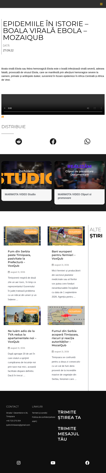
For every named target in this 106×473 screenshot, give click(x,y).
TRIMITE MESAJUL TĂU (68, 434)
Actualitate (31, 231)
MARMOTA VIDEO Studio (20, 194)
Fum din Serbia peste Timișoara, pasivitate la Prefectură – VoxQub (19, 258)
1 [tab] (51, 208)
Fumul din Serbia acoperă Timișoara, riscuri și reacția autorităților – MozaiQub (65, 338)
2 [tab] (54, 208)
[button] (18, 141)
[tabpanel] (26, 181)
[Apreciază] (2, 116)
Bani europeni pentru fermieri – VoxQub (63, 255)
